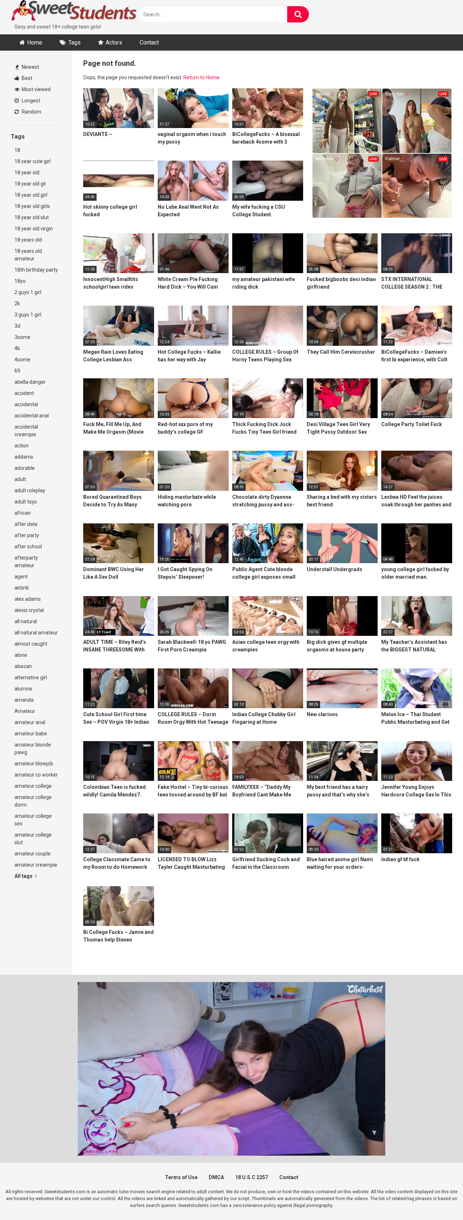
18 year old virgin (33, 228)
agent (21, 576)
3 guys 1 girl (27, 315)
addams (23, 457)
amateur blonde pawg (32, 748)
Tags (74, 42)
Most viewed (36, 89)
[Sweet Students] (74, 11)
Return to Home (201, 77)
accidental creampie (26, 430)
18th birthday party (36, 270)
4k (17, 348)
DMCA (216, 1177)
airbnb (21, 588)
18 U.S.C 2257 (251, 1177)
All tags (24, 876)
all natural (25, 621)
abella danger (30, 382)
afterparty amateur (26, 561)
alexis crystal (29, 610)
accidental (26, 404)
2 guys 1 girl (27, 292)
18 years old (28, 240)
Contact (149, 42)
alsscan (23, 666)
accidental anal (31, 415)
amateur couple (32, 853)
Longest (30, 100)
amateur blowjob (33, 763)
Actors (114, 42)
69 (17, 371)
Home (34, 42)
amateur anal (29, 722)
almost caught (30, 644)
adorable (24, 468)
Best (26, 78)
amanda (24, 700)
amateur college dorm (33, 801)
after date (26, 524)
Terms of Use (181, 1177)
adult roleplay (29, 490)
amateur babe (30, 733)
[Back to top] (439, 1198)
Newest (30, 67)
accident (24, 393)
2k (17, 303)
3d (17, 326)
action (21, 446)
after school (28, 546)
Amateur (24, 711)
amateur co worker (36, 775)
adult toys (25, 502)
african (22, 513)
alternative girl (30, 677)
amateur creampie (35, 865)
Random (31, 112)
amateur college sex (33, 819)
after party (26, 535)
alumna (23, 689)
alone (20, 655)
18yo (20, 281)
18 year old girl (30, 195)
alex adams (27, 599)
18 (17, 150)
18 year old (26, 172)
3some (22, 337)
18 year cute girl (32, 161)
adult (20, 479)
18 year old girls (32, 206)
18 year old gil (30, 184)
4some (22, 359)
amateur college (33, 786)
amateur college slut (33, 838)
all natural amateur (36, 632)
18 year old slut (31, 217)
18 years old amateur (28, 255)
